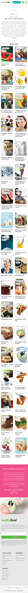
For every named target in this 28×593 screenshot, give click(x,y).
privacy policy (17, 540)
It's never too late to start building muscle (7, 111)
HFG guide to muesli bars (20, 319)
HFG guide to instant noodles (20, 342)
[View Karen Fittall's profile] (4, 509)
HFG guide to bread (6, 275)
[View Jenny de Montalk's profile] (4, 503)
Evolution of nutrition (4, 182)
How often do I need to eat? (20, 206)
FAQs (4, 564)
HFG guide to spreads (4, 342)
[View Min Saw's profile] (11, 504)
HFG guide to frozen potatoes (20, 253)
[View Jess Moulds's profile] (17, 503)
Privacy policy (17, 587)
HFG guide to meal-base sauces (6, 297)
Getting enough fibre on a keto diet (20, 111)
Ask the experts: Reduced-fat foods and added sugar (20, 159)
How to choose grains (5, 433)
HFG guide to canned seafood (7, 365)
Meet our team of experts (14, 490)
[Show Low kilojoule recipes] (11, 82)
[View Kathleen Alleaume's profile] (11, 509)
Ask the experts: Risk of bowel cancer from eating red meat (7, 207)
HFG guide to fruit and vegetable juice (20, 297)
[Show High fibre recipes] (7, 82)
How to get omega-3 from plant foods (20, 87)
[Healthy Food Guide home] (9, 520)
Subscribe (17, 2)
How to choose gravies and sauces (6, 388)
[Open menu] (26, 2)
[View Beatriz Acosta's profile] (17, 509)
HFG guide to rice (20, 275)
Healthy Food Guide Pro (20, 556)
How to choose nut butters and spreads (20, 410)
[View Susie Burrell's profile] (24, 503)
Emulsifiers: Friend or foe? (6, 134)
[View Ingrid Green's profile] (24, 509)
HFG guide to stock (6, 319)
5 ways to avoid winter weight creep (20, 64)
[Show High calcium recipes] (5, 82)
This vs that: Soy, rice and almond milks (7, 230)
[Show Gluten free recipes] (3, 82)
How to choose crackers (19, 433)
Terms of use (10, 587)
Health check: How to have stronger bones (20, 183)
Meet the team (6, 558)
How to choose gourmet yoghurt (5, 456)
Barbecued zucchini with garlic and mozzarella (6, 88)
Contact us (5, 562)
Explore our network (20, 560)
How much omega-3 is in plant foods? (20, 388)
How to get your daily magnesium (21, 230)
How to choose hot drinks (6, 410)
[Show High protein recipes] (9, 82)
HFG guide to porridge (18, 365)
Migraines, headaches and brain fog (7, 158)
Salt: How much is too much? (6, 253)
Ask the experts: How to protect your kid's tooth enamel (20, 135)
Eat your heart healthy (5, 64)
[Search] (23, 2)
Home (2, 6)
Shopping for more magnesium (20, 456)
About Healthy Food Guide (7, 556)
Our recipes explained (7, 560)
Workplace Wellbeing (20, 558)
